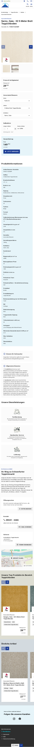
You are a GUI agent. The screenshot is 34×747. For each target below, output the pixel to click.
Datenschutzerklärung (9, 739)
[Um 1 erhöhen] (15, 129)
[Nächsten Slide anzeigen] (31, 47)
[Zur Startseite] (5, 5)
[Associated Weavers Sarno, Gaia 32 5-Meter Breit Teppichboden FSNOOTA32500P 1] (17, 46)
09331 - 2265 (12, 520)
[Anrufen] (28, 1)
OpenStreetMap (28, 565)
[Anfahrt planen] (24, 1)
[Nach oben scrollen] (21, 745)
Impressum (6, 734)
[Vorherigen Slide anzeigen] (3, 47)
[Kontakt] (31, 1)
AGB (4, 736)
